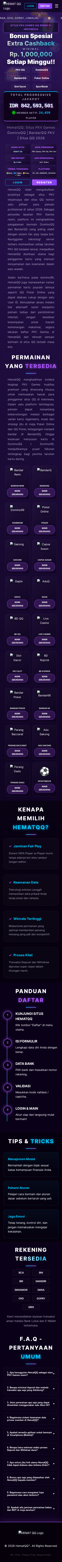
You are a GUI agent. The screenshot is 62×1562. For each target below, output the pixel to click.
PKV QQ (13, 249)
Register (44, 182)
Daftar (45, 6)
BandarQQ (21, 229)
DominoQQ (15, 444)
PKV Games (31, 384)
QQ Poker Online (32, 292)
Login (30, 6)
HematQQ (14, 189)
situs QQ (29, 342)
